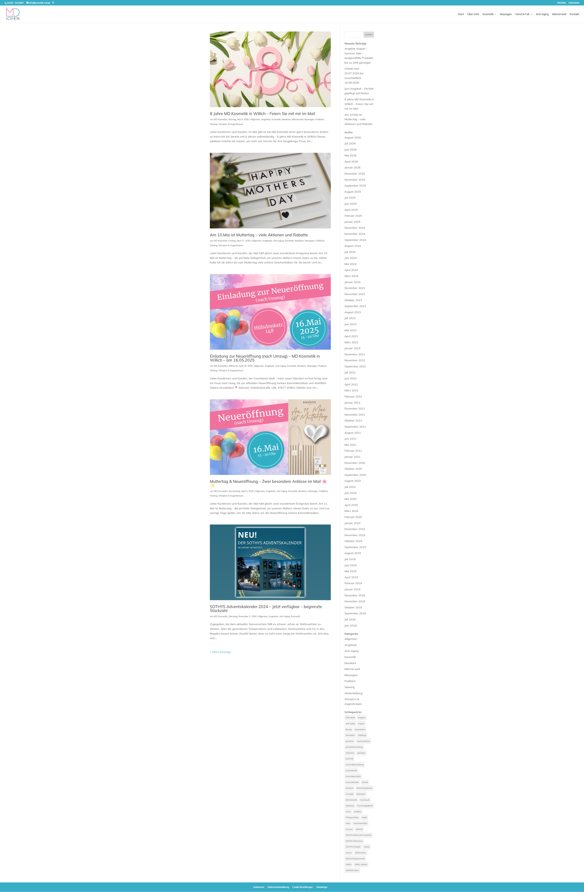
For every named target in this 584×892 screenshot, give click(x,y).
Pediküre (320, 119)
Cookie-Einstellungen (302, 887)
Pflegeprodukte (352, 817)
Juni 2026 (350, 149)
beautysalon (360, 729)
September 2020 (355, 475)
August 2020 (352, 481)
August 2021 (352, 432)
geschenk (350, 741)
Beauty (349, 729)
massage (349, 794)
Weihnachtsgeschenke (355, 858)
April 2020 (351, 505)
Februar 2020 (353, 517)
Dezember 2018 (354, 595)
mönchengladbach (365, 806)
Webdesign (321, 887)
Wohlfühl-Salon (352, 870)
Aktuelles (561, 3)
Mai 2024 (350, 264)
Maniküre (286, 119)
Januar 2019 (352, 589)
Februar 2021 (353, 450)
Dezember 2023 (354, 288)
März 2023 (351, 342)
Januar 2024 (352, 282)
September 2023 (355, 306)
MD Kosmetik (220, 119)
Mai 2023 (350, 330)
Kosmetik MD (351, 770)
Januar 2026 (352, 167)
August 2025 (352, 191)
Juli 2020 (350, 487)
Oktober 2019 (353, 541)
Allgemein (255, 119)
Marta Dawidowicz (364, 788)
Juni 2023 (350, 324)
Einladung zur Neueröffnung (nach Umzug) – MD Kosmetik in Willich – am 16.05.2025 (265, 358)
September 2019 (355, 547)
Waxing (213, 124)
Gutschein (350, 753)
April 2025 (351, 210)
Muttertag (350, 806)
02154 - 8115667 (15, 3)
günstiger (361, 753)
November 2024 (354, 234)
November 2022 (354, 360)
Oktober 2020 (353, 468)
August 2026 (352, 137)
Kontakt (574, 14)
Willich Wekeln (361, 864)
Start (461, 14)
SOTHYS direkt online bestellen (359, 835)
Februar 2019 (353, 583)
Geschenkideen (363, 741)
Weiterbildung (353, 693)
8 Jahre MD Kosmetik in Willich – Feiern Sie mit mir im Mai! (262, 113)
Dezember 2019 (354, 529)
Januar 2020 (352, 523)
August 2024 (352, 246)
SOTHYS (359, 829)
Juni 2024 (350, 258)
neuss (348, 811)
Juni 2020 (350, 493)
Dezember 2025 (354, 173)
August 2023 (352, 312)
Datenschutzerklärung (278, 887)
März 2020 (351, 511)
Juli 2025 (350, 197)
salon (348, 823)
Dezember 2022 (354, 354)
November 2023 (354, 294)
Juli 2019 (350, 559)
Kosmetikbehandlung (355, 764)
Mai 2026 (350, 155)
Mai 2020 (350, 499)
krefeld (365, 782)
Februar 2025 (353, 215)
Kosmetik (488, 14)
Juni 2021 (350, 438)
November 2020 (354, 463)
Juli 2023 (350, 318)
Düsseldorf (350, 735)
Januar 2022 (352, 402)
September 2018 (355, 613)
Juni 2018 (350, 625)
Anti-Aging (542, 14)
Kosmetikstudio (352, 782)
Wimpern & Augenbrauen (230, 124)
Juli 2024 (350, 252)
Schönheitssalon (360, 823)
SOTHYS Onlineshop (354, 841)
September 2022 (355, 366)
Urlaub (366, 847)
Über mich (473, 14)
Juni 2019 (350, 565)
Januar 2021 (352, 456)
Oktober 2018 (353, 607)
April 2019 (351, 577)
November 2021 (354, 414)
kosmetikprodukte (353, 776)
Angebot (361, 717)
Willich (348, 864)
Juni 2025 (350, 203)
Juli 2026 (350, 143)
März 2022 (351, 390)
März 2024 (351, 276)
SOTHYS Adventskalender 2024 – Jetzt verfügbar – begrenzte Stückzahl (266, 608)
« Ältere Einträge (220, 652)
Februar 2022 (353, 396)
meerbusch (365, 800)
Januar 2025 (352, 222)
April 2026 (351, 161)
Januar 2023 (352, 348)
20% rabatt (350, 717)
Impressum (258, 887)
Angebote (266, 119)
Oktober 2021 (353, 420)
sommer (349, 829)
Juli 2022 (350, 372)
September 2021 (355, 426)
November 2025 (354, 179)
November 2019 (354, 535)
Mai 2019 (350, 571)
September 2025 (355, 185)
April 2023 (351, 336)
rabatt (364, 817)
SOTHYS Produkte (353, 847)
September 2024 (355, 240)
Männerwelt (559, 14)
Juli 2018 (350, 619)
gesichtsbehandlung (354, 747)
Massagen (506, 14)
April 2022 (351, 384)
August (361, 723)
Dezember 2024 (354, 227)
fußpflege (362, 735)
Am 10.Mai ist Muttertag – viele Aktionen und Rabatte (259, 234)
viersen (349, 853)
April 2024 (351, 270)
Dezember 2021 (354, 408)
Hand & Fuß (522, 14)
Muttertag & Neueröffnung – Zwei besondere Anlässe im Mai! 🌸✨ (268, 483)
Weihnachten (360, 853)
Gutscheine (573, 3)
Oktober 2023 (353, 300)
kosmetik (349, 758)
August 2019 (352, 553)
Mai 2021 (350, 444)
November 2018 (354, 601)
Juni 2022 (350, 378)
